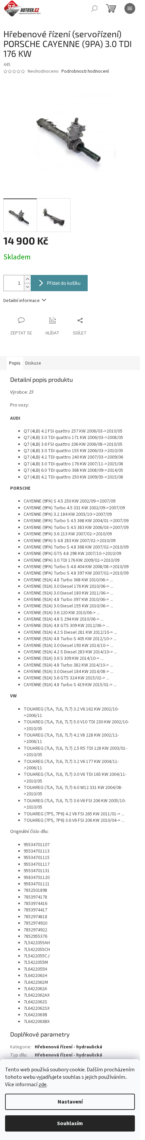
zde (42, 1084)
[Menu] (130, 8)
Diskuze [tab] (33, 363)
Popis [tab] (15, 363)
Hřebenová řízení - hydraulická (68, 1047)
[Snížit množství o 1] (27, 287)
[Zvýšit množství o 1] (27, 279)
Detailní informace (21, 300)
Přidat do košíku (64, 283)
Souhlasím (70, 1123)
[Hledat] (94, 8)
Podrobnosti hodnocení (85, 71)
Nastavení (70, 1102)
